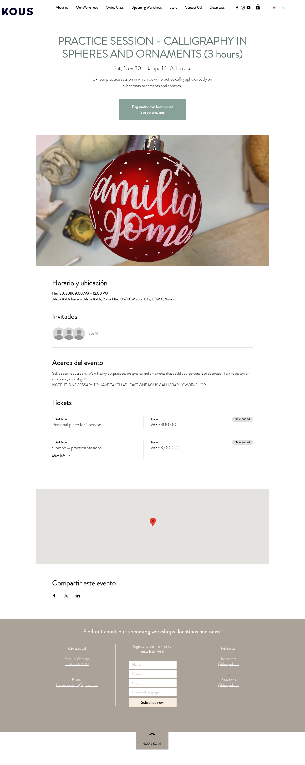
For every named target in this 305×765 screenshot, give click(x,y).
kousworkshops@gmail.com (77, 685)
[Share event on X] (66, 595)
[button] (258, 7)
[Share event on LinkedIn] (78, 595)
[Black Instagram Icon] (242, 7)
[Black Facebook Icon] (237, 7)
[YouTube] (248, 7)
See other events (152, 112)
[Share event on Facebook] (54, 595)
